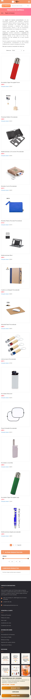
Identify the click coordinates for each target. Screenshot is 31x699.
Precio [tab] (4, 556)
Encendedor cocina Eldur (7, 462)
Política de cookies (5, 617)
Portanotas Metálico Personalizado (9, 117)
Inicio (2, 13)
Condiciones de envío (6, 625)
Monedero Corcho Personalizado (9, 186)
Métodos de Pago (5, 639)
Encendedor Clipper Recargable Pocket (10, 82)
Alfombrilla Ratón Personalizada (8, 324)
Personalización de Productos (8, 634)
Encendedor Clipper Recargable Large (10, 497)
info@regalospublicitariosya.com (10, 605)
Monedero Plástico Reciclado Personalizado (11, 220)
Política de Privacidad (6, 615)
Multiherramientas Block (6, 255)
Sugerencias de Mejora (6, 644)
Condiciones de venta (6, 622)
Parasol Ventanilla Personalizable (9, 428)
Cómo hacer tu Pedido (6, 637)
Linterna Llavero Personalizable (8, 359)
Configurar (15, 691)
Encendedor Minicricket (6, 393)
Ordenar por (8, 50)
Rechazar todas (15, 688)
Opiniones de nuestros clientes (8, 642)
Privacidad (12, 684)
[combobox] (20, 5)
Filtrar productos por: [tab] (14, 552)
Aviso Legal (3, 620)
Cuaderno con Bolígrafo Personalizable (10, 290)
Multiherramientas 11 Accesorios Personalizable (12, 151)
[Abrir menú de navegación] (2, 0)
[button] (14, 85)
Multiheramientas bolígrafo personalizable (11, 532)
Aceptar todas (15, 695)
